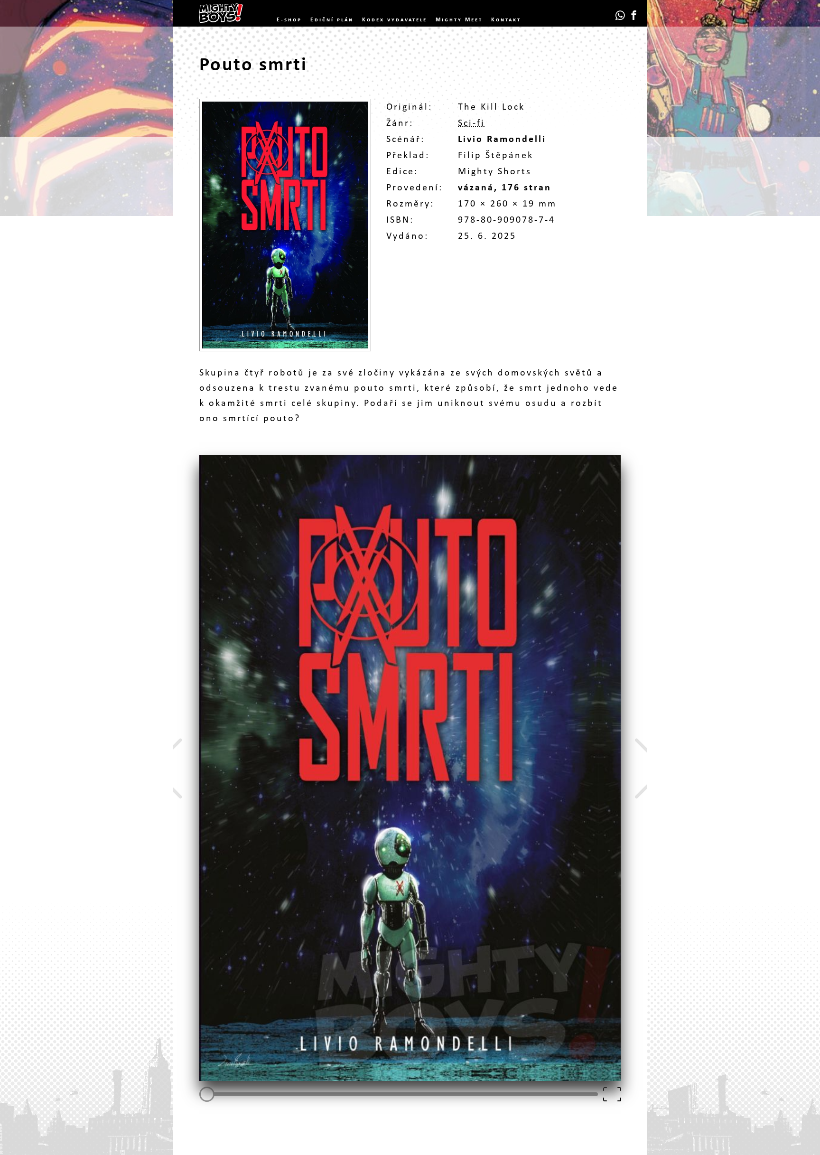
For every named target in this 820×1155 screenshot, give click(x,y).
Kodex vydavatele (394, 20)
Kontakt (506, 20)
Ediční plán (332, 20)
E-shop (289, 20)
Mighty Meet (459, 20)
